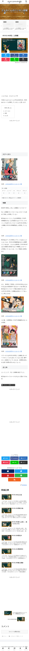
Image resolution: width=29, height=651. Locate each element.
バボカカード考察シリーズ (9, 385)
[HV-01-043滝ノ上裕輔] (18, 412)
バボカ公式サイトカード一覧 (13, 184)
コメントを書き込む (14, 631)
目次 (6, 107)
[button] (23, 59)
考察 (6, 113)
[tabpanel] (8, 26)
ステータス (7, 111)
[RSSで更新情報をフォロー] (14, 479)
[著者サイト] (8, 471)
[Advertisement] (14, 78)
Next (28, 26)
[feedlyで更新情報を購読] (21, 475)
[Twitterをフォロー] (21, 471)
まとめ (6, 115)
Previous (1, 26)
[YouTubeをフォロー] (8, 475)
